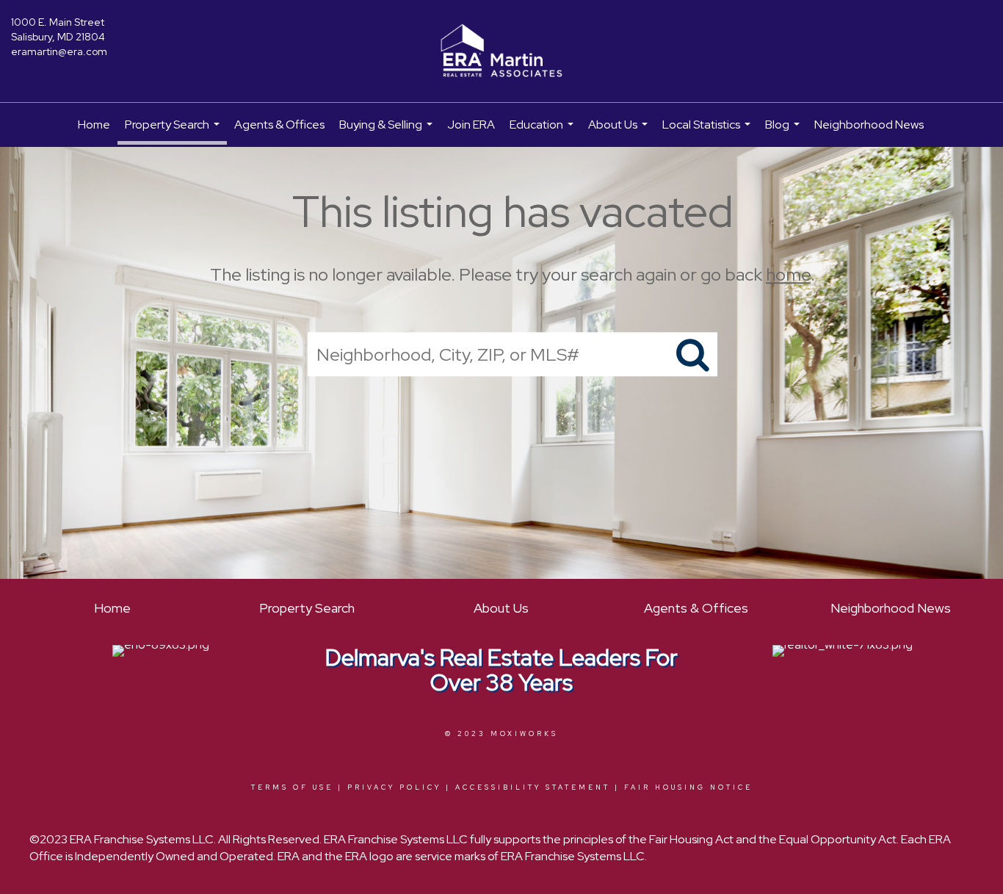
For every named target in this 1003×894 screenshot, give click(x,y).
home (788, 274)
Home (94, 124)
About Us (619, 132)
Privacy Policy (394, 787)
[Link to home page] (501, 51)
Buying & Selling (387, 132)
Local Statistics (708, 132)
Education (543, 132)
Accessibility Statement (532, 787)
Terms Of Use (292, 787)
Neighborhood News (869, 124)
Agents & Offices (279, 124)
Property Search (174, 131)
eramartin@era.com (59, 51)
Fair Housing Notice (688, 787)
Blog (784, 132)
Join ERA (471, 124)
